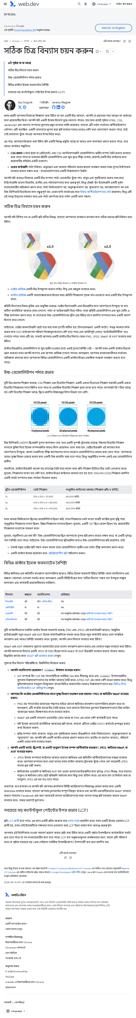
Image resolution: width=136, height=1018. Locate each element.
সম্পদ (26, 41)
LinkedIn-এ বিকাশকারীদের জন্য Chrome (24, 982)
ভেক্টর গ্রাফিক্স (18, 289)
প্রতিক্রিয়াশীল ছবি (58, 553)
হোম (6, 41)
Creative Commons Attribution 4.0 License (69, 868)
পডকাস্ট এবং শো (13, 958)
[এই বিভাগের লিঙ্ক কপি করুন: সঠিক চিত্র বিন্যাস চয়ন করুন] (53, 207)
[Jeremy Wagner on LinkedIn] (58, 108)
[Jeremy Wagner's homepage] (63, 108)
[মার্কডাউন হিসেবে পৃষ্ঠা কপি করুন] (108, 51)
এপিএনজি (46, 601)
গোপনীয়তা (19, 1002)
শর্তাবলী (7, 1002)
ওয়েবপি (9, 613)
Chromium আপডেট (15, 947)
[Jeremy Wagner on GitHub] (54, 108)
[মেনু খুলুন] (5, 4)
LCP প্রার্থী (13, 821)
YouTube (9, 976)
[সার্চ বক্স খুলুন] (79, 4)
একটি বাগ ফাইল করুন (16, 923)
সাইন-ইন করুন (124, 3)
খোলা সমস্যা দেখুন (13, 929)
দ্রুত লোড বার (40, 41)
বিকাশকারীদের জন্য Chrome (18, 942)
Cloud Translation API (25, 29)
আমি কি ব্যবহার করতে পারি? (99, 613)
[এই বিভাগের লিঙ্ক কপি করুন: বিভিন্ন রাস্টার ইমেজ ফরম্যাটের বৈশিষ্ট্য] (70, 563)
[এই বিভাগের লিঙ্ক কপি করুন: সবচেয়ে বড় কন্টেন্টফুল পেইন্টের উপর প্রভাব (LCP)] (91, 811)
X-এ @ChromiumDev (16, 971)
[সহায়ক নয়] (129, 41)
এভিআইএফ (11, 619)
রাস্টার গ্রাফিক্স (18, 295)
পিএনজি (9, 601)
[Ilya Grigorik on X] (20, 108)
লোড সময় (73, 821)
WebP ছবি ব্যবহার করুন (40, 656)
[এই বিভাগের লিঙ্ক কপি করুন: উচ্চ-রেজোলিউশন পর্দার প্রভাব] (57, 373)
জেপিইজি (9, 607)
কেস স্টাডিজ (11, 952)
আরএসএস (10, 987)
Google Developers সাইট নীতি (65, 872)
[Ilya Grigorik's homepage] (24, 108)
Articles (10, 14)
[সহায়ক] (124, 41)
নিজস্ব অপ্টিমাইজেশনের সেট (95, 192)
